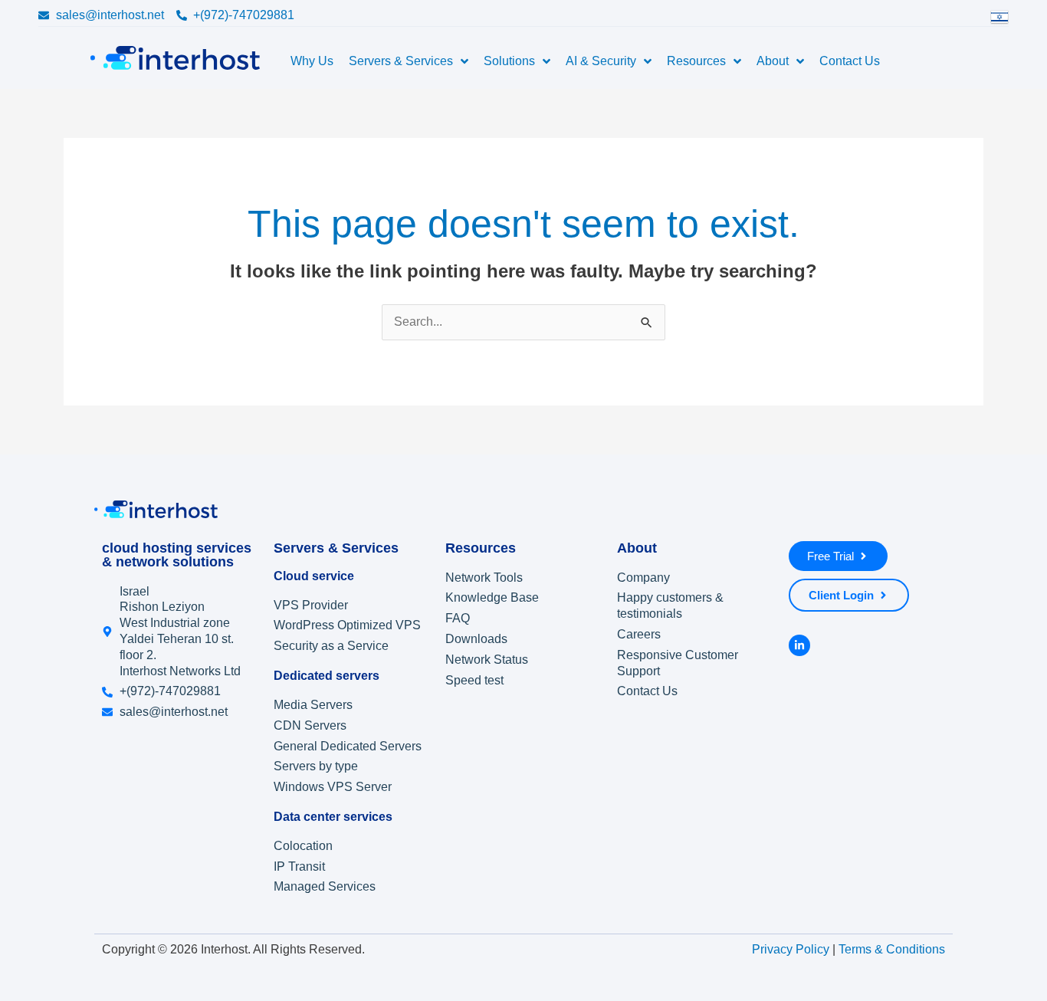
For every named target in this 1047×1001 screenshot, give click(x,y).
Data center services (333, 816)
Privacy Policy (790, 950)
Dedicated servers (326, 675)
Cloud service (314, 576)
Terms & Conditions (892, 950)
